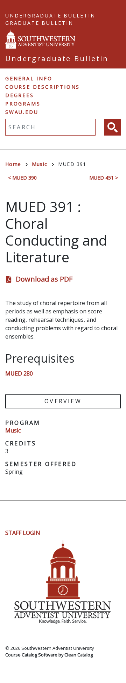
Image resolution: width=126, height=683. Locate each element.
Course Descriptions (42, 86)
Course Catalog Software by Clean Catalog (49, 655)
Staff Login (22, 533)
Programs (22, 103)
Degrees (19, 95)
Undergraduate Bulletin (50, 15)
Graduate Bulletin (39, 23)
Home (13, 164)
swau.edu (21, 112)
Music (40, 164)
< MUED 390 (22, 177)
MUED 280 (19, 373)
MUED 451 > (103, 177)
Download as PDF (44, 279)
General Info (28, 78)
